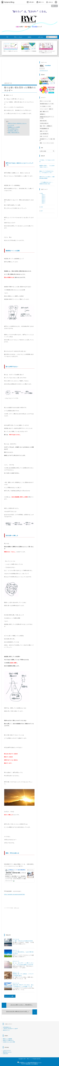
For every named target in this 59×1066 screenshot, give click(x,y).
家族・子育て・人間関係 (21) (46, 126)
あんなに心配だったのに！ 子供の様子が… (21, 1004)
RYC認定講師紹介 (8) (44, 128)
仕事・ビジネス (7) (44, 136)
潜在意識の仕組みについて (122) (46, 103)
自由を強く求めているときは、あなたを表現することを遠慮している (23, 985)
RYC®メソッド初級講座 (7, 1038)
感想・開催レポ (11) (44, 111)
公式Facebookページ (7, 1027)
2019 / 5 (43, 197)
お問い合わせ (40, 37)
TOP (7, 37)
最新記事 (43, 155)
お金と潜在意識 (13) (44, 133)
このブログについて (43, 70)
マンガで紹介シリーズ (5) (45, 106)
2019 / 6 (43, 196)
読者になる (54, 6)
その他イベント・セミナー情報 (9, 1041)
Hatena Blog (28, 1063)
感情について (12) (43, 131)
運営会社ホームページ (7, 1052)
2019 (42, 193)
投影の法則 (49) (43, 120)
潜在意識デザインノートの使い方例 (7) (47, 139)
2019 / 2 (43, 201)
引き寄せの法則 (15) (44, 123)
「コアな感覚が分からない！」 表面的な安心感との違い (46, 182)
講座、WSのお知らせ (14, 132)
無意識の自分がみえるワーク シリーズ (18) (46, 117)
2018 (42, 207)
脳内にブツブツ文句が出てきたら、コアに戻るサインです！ (46, 171)
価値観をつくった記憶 (14, 127)
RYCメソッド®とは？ (18, 37)
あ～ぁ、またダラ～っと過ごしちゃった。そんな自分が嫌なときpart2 (23, 963)
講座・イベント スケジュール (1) (47, 143)
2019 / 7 (43, 194)
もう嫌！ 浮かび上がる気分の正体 (23, 941)
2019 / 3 (43, 200)
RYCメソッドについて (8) (45, 101)
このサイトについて (7, 1050)
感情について (9, 95)
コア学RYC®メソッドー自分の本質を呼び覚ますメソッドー (29, 7)
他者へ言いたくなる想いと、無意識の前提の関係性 (46, 177)
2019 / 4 (43, 199)
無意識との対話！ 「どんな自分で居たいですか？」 (46, 166)
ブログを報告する (34, 1063)
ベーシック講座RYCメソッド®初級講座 (28, 51)
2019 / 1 (43, 203)
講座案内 (29, 37)
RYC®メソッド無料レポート (8, 1040)
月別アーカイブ (44, 189)
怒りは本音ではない (13, 129)
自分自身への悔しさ (13, 130)
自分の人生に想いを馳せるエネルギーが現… (17, 1011)
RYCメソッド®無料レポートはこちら (11, 51)
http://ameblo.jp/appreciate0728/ (14, 894)
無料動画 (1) (42, 114)
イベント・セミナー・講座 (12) (46, 109)
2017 (42, 210)
